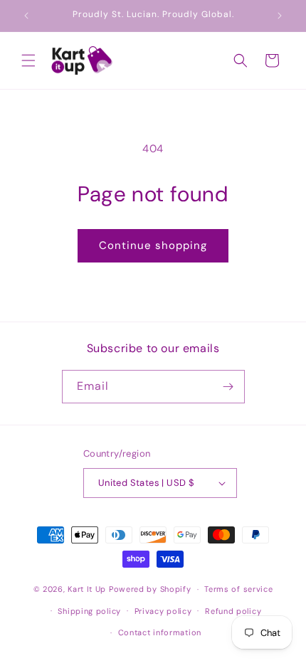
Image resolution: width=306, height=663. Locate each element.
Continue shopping (153, 245)
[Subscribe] (228, 386)
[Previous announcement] (26, 15)
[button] (28, 60)
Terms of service (238, 589)
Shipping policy (89, 611)
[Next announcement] (279, 15)
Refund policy (233, 611)
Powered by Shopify (150, 589)
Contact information (159, 632)
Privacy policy (163, 611)
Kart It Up (88, 589)
